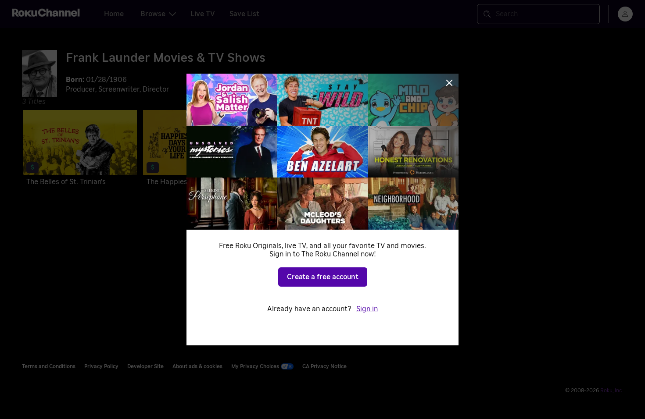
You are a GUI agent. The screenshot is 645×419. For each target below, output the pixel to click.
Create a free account (322, 277)
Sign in (367, 308)
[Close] (449, 83)
